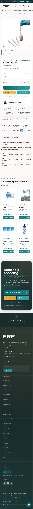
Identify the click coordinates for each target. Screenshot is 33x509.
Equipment (8, 14)
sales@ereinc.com (10, 361)
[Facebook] (4, 483)
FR (30, 1)
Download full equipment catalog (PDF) (16, 305)
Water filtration (7, 385)
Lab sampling (6, 394)
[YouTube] (11, 483)
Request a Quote (15, 87)
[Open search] (15, 6)
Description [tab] (6, 137)
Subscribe (7, 370)
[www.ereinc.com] (16, 336)
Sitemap (15, 501)
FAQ (4, 457)
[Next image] (29, 33)
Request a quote (7, 423)
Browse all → (4, 185)
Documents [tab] (15, 137)
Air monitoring (6, 380)
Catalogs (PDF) (7, 428)
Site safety (5, 399)
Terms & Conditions (16, 497)
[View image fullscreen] (4, 46)
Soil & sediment (7, 390)
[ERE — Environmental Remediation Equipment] (6, 6)
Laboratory (16, 14)
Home (2, 14)
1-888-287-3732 (9, 356)
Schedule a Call (10, 92)
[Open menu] (28, 6)
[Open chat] (28, 504)
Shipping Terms (7, 501)
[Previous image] (4, 33)
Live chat (24, 92)
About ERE (5, 448)
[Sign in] (19, 6)
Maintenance (6, 404)
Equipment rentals (7, 419)
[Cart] (24, 6)
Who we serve (7, 452)
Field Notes (6, 433)
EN (27, 1)
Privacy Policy (6, 497)
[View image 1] (4, 52)
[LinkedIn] (7, 483)
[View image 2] (10, 52)
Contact (5, 462)
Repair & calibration (8, 414)
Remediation (6, 437)
